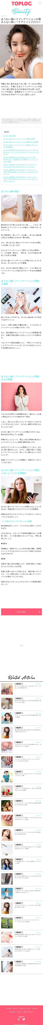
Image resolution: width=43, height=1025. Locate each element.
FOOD (28, 1008)
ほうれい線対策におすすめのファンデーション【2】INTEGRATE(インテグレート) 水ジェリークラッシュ (20, 172)
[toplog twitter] (24, 1019)
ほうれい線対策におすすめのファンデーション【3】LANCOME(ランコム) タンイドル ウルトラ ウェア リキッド (20, 179)
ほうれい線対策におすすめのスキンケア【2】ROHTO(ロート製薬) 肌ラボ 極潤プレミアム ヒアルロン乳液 (20, 159)
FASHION (8, 1008)
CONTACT (19, 1012)
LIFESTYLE (22, 1008)
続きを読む (21, 612)
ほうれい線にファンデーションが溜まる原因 (19, 139)
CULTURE (34, 1008)
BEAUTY (15, 1008)
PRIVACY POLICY (29, 1012)
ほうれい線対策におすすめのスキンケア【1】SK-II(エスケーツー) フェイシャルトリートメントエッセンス (21, 152)
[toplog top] (22, 3)
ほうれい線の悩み (9, 136)
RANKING (12, 1012)
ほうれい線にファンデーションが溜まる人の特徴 (20, 142)
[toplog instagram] (19, 1019)
